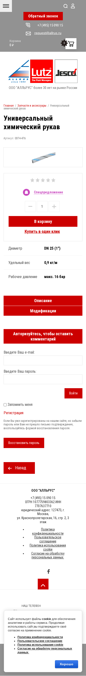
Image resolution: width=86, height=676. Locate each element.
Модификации (43, 310)
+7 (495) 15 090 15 (50, 25)
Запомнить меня (19, 404)
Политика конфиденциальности (48, 531)
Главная (9, 105)
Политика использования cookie (48, 547)
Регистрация (13, 413)
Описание (43, 300)
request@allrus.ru (47, 33)
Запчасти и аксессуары (31, 105)
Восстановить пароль (23, 443)
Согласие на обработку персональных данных (47, 555)
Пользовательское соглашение (47, 539)
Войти (73, 393)
